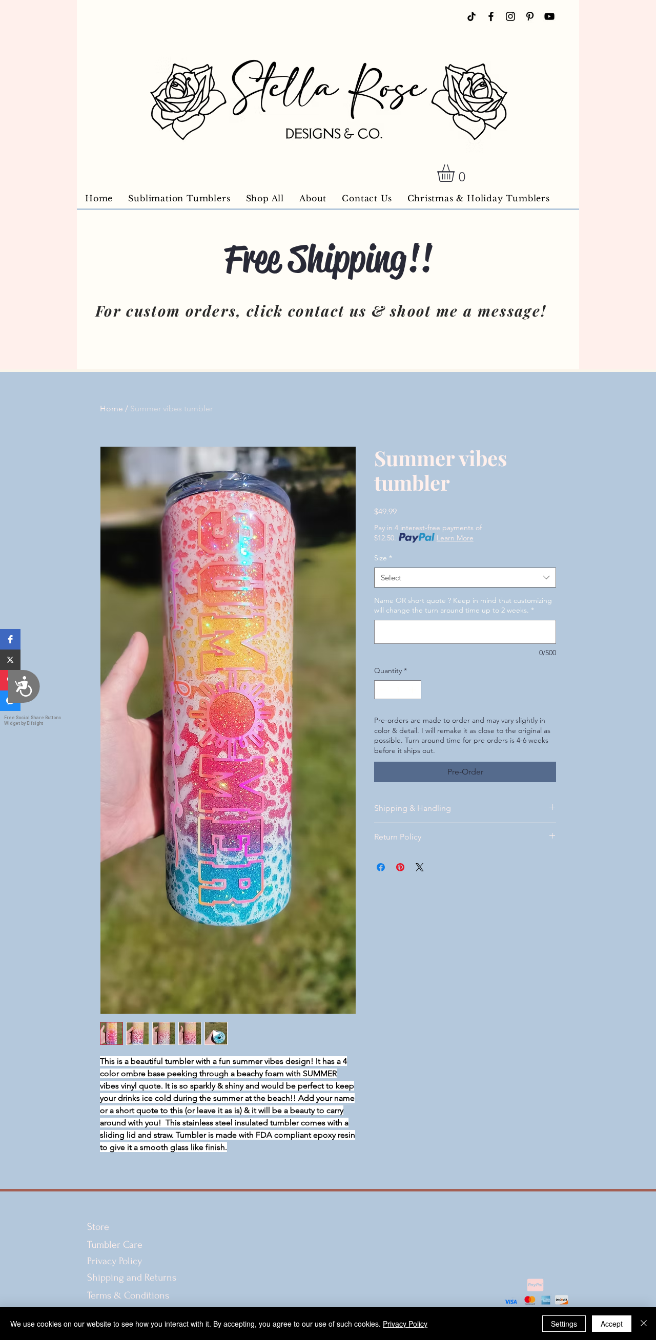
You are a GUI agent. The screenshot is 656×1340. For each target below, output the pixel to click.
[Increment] (413, 690)
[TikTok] (471, 16)
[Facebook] (491, 16)
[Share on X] (420, 867)
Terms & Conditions (129, 1295)
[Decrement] (382, 690)
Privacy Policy (114, 1261)
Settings (564, 1323)
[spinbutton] (397, 690)
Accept (612, 1323)
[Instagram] (510, 16)
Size (383, 557)
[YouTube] (549, 16)
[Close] (644, 1323)
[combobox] (465, 578)
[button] (10, 639)
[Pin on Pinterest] (400, 867)
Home (111, 408)
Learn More (455, 537)
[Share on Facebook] (381, 867)
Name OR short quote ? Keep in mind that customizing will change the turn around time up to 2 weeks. (463, 605)
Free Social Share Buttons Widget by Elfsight (32, 720)
